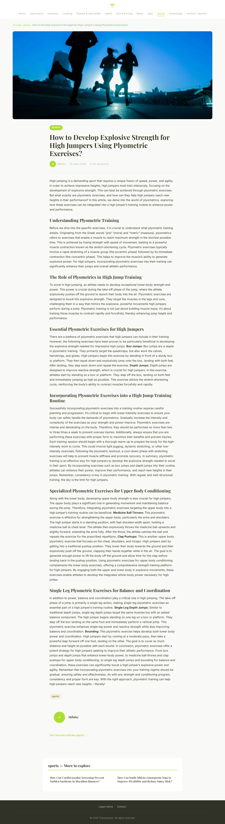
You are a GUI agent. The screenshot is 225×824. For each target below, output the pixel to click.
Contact (121, 806)
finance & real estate (88, 13)
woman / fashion (197, 13)
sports (161, 13)
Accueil (17, 25)
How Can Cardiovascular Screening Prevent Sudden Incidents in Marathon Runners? (77, 779)
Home (22, 13)
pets (150, 13)
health (108, 13)
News (140, 13)
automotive (36, 13)
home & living (124, 13)
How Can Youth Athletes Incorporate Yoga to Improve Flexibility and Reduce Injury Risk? (144, 779)
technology (175, 13)
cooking (67, 13)
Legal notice (106, 806)
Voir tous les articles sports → (68, 735)
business (53, 13)
